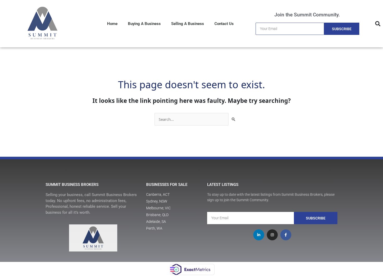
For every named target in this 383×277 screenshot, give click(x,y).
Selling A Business (187, 23)
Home (112, 23)
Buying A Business (144, 23)
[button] (378, 23)
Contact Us (224, 23)
